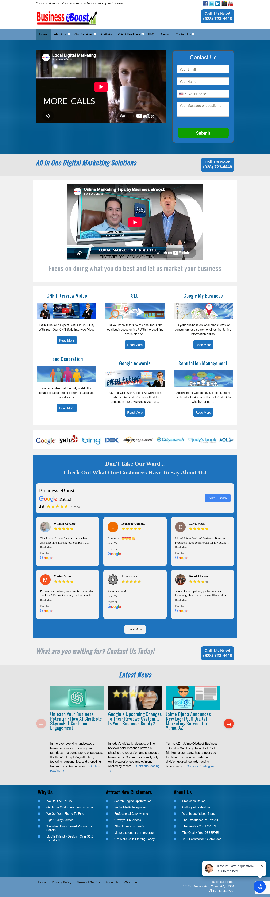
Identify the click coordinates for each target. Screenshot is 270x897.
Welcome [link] (130, 882)
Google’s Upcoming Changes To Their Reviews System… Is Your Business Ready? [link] (135, 718)
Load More (135, 629)
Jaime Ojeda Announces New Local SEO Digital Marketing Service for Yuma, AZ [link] (188, 721)
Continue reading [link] (200, 765)
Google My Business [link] (203, 295)
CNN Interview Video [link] (67, 295)
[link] (205, 3)
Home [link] (42, 882)
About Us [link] (112, 882)
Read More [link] (66, 340)
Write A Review (217, 498)
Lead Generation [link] (66, 358)
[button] (67, 547)
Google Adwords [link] (135, 363)
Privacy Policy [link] (62, 882)
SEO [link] (135, 295)
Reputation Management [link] (203, 363)
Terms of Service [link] (88, 882)
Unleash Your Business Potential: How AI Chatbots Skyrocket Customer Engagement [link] (76, 721)
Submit (203, 133)
